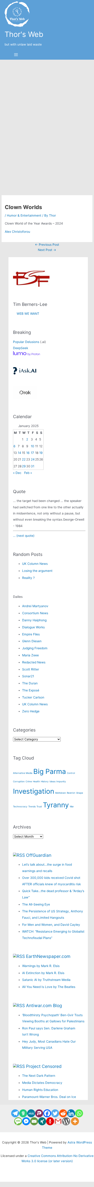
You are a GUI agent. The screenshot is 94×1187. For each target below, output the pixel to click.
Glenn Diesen (32, 641)
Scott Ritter (30, 669)
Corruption (19, 781)
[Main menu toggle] (16, 55)
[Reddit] (63, 1113)
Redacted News (33, 662)
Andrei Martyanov (35, 606)
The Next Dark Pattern (38, 1075)
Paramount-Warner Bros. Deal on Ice (49, 1097)
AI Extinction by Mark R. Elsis (43, 973)
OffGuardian (38, 855)
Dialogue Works (33, 627)
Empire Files (31, 634)
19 (41, 453)
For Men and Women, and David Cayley (51, 924)
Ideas (52, 781)
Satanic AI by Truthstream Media (46, 980)
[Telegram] (15, 1113)
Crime (29, 781)
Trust (39, 806)
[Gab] (23, 1113)
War (72, 806)
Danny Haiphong (34, 620)
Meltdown (60, 792)
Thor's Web (24, 34)
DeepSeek (20, 348)
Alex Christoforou (17, 231)
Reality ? (28, 578)
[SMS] (18, 1121)
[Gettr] (50, 1121)
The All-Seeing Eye (36, 904)
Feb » (28, 473)
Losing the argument (37, 571)
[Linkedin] (71, 1113)
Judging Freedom (34, 648)
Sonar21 (28, 676)
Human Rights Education (40, 1090)
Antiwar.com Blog (44, 1005)
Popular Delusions (26, 342)
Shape (79, 792)
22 (24, 459)
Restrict (71, 792)
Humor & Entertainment (24, 215)
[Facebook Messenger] (26, 1121)
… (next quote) (23, 535)
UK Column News (35, 563)
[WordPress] (66, 1121)
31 (32, 466)
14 (19, 453)
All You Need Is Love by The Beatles (48, 987)
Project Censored (44, 1066)
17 (32, 453)
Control (71, 773)
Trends (32, 806)
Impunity (61, 781)
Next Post (47, 250)
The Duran (30, 683)
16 (28, 453)
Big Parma (49, 771)
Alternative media (22, 773)
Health (36, 781)
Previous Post (47, 244)
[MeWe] (31, 1113)
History (45, 781)
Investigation (33, 791)
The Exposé (30, 690)
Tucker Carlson (33, 697)
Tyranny (56, 805)
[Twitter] (55, 1113)
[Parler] (39, 1113)
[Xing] (42, 1121)
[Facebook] (47, 1113)
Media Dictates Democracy (42, 1083)
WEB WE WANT (26, 313)
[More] (75, 1121)
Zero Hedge (30, 711)
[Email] (34, 1121)
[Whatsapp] (79, 1113)
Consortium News (35, 613)
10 (32, 446)
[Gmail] (58, 1121)
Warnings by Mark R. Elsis (41, 966)
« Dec (17, 473)
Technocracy (20, 806)
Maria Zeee (30, 655)
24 (33, 459)
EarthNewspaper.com (48, 956)
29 (24, 466)
